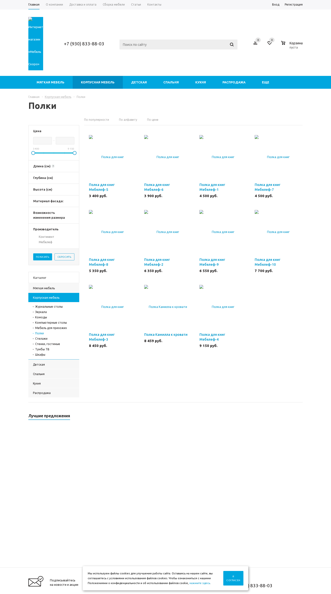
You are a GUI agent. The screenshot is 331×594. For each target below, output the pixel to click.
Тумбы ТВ (42, 349)
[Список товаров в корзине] (292, 46)
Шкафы (40, 354)
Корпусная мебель (98, 82)
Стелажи (41, 338)
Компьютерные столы (51, 322)
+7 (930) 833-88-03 (84, 43)
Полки (39, 333)
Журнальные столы (49, 306)
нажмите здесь (199, 583)
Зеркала (41, 311)
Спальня (171, 82)
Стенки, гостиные (47, 343)
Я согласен (233, 578)
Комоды (41, 317)
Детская (139, 82)
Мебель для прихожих (51, 327)
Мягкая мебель (50, 82)
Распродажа (233, 82)
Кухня (200, 82)
